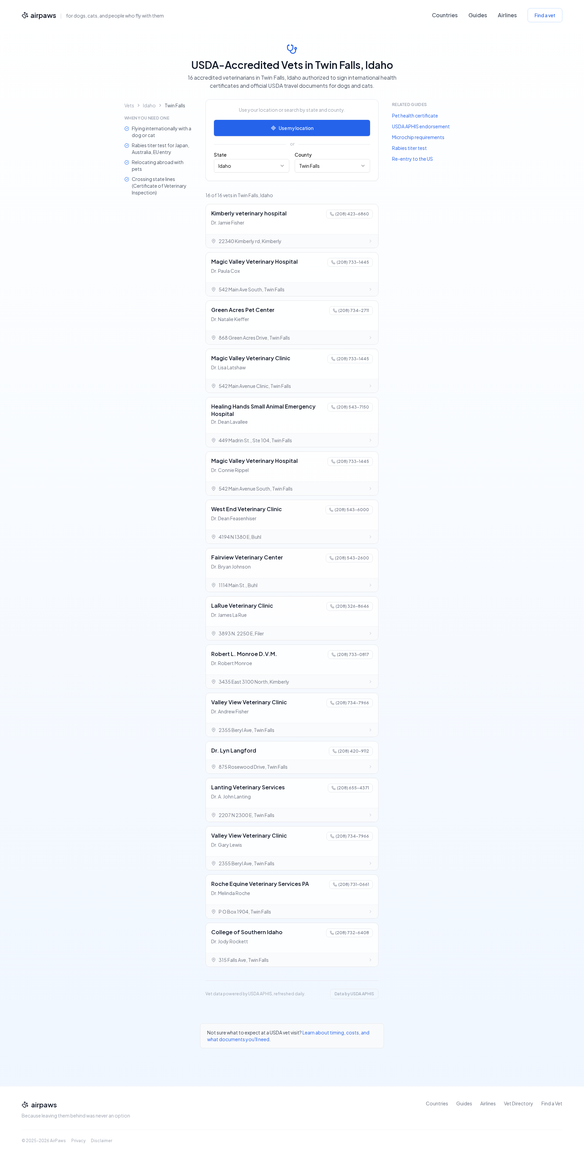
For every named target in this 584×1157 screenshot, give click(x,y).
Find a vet (545, 15)
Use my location (296, 128)
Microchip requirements (418, 137)
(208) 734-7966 (352, 702)
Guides (477, 15)
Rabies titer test (409, 148)
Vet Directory (518, 1103)
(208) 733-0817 (353, 654)
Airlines (507, 15)
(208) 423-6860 (352, 213)
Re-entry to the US (412, 159)
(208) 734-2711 (353, 310)
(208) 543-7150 (353, 407)
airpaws (43, 15)
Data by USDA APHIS (354, 993)
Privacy (78, 1140)
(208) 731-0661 (353, 884)
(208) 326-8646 (352, 606)
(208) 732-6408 (352, 932)
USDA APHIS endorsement (421, 126)
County (303, 154)
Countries (445, 15)
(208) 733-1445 (353, 262)
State (220, 154)
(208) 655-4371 (353, 787)
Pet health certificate (415, 115)
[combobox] (251, 166)
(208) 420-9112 (353, 751)
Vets (129, 105)
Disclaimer (101, 1140)
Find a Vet (551, 1103)
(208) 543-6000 (352, 509)
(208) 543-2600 (352, 557)
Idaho (149, 105)
